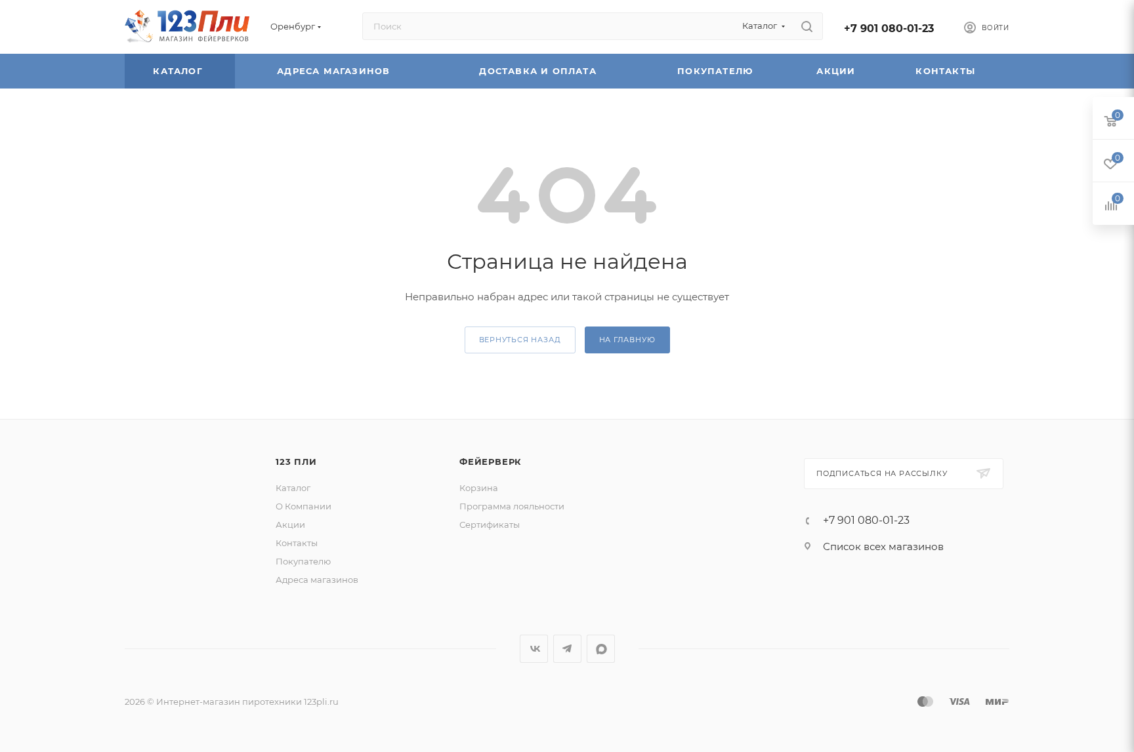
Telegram (567, 649)
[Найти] (807, 26)
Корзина (478, 488)
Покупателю (716, 71)
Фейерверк (490, 461)
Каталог (179, 71)
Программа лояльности (511, 506)
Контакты (946, 71)
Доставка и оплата (539, 71)
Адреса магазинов (335, 71)
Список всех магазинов (883, 546)
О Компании (303, 506)
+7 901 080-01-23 (889, 28)
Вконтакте (534, 649)
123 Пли (296, 461)
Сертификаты (489, 524)
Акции (837, 71)
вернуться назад (520, 339)
